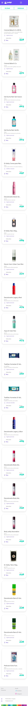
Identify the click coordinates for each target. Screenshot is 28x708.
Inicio (2, 688)
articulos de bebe (10, 402)
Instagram (19, 693)
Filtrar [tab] (7, 8)
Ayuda (16, 688)
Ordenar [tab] (21, 8)
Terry (7, 40)
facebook (19, 690)
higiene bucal (9, 35)
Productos (3, 690)
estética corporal (10, 168)
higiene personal (10, 102)
